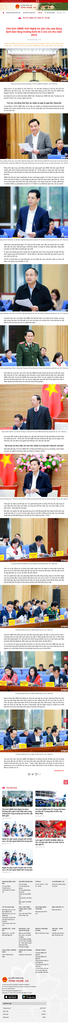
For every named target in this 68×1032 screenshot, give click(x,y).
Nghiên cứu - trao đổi (8, 933)
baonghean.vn (59, 770)
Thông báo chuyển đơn (9, 917)
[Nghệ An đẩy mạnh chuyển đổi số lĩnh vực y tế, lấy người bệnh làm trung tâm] (17, 828)
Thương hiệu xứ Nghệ (25, 939)
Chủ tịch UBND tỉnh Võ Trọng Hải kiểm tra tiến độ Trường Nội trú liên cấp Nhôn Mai (50, 811)
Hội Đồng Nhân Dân (29, 12)
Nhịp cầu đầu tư (56, 910)
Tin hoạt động (6, 886)
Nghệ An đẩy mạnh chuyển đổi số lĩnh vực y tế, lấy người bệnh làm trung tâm (17, 840)
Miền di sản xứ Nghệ (24, 933)
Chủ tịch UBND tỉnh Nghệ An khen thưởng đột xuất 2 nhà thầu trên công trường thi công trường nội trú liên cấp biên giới (17, 812)
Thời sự (40, 12)
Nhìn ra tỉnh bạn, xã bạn (42, 933)
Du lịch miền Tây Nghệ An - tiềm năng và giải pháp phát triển (25, 943)
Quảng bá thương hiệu (25, 954)
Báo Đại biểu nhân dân (41, 972)
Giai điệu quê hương (57, 933)
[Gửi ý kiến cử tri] (66, 658)
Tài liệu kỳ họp (6, 888)
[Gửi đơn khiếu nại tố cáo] (66, 782)
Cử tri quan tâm (50, 12)
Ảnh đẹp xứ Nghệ (24, 947)
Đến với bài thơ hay (57, 935)
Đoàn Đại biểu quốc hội (13, 12)
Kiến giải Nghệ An (7, 935)
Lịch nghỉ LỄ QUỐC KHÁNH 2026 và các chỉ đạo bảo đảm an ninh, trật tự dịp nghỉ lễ (49, 842)
